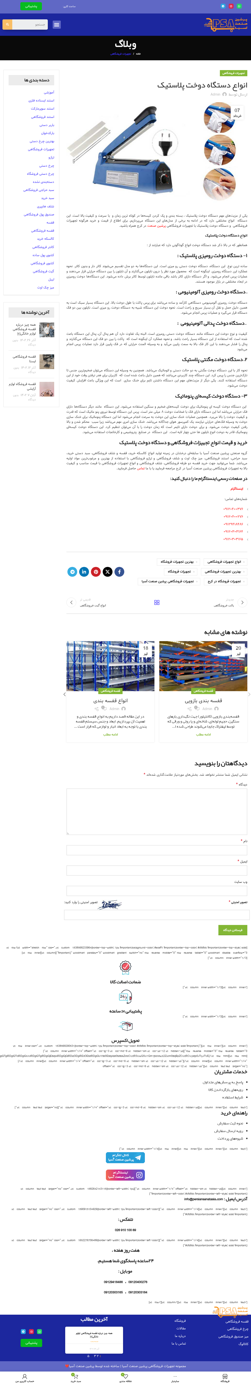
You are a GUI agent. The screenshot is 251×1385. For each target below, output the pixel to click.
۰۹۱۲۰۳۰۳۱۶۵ (233, 539)
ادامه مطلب (203, 734)
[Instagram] (231, 6)
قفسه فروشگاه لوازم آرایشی (22, 386)
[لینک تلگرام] (72, 572)
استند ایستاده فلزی (41, 100)
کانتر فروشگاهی (43, 247)
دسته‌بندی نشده (43, 182)
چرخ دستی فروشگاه (40, 174)
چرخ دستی (46, 165)
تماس (141, 468)
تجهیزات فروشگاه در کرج (224, 581)
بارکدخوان (47, 133)
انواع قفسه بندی (110, 701)
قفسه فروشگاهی (203, 691)
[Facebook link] (119, 572)
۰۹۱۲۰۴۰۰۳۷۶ (233, 509)
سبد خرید (47, 198)
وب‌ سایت (240, 882)
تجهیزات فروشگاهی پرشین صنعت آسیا (168, 581)
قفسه (50, 222)
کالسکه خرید (45, 239)
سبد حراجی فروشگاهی (38, 190)
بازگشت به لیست (157, 602)
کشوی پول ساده (43, 255)
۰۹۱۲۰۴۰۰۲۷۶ (233, 516)
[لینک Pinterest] (96, 572)
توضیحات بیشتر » (94, 1342)
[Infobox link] (125, 1160)
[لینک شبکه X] (108, 572)
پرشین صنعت (156, 225)
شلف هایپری (45, 206)
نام (244, 841)
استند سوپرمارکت (42, 108)
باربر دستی (46, 125)
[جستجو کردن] (7, 24)
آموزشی (49, 92)
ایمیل (242, 861)
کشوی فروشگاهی (42, 263)
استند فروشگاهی (42, 117)
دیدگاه (241, 784)
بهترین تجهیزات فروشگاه (177, 562)
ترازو (51, 157)
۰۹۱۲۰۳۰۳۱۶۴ (233, 531)
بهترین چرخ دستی (42, 141)
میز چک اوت (45, 287)
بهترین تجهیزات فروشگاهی (223, 571)
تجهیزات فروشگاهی (120, 54)
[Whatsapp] (239, 6)
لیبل (51, 279)
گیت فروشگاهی (43, 271)
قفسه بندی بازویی (203, 701)
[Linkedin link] (84, 572)
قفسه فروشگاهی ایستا (24, 359)
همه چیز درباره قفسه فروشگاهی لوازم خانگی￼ (24, 329)
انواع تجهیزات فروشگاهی (224, 562)
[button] (57, 25)
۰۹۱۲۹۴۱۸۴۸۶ (233, 524)
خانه (138, 54)
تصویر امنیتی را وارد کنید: (81, 902)
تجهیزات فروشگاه (179, 571)
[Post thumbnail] (46, 335)
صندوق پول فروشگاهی (39, 214)
